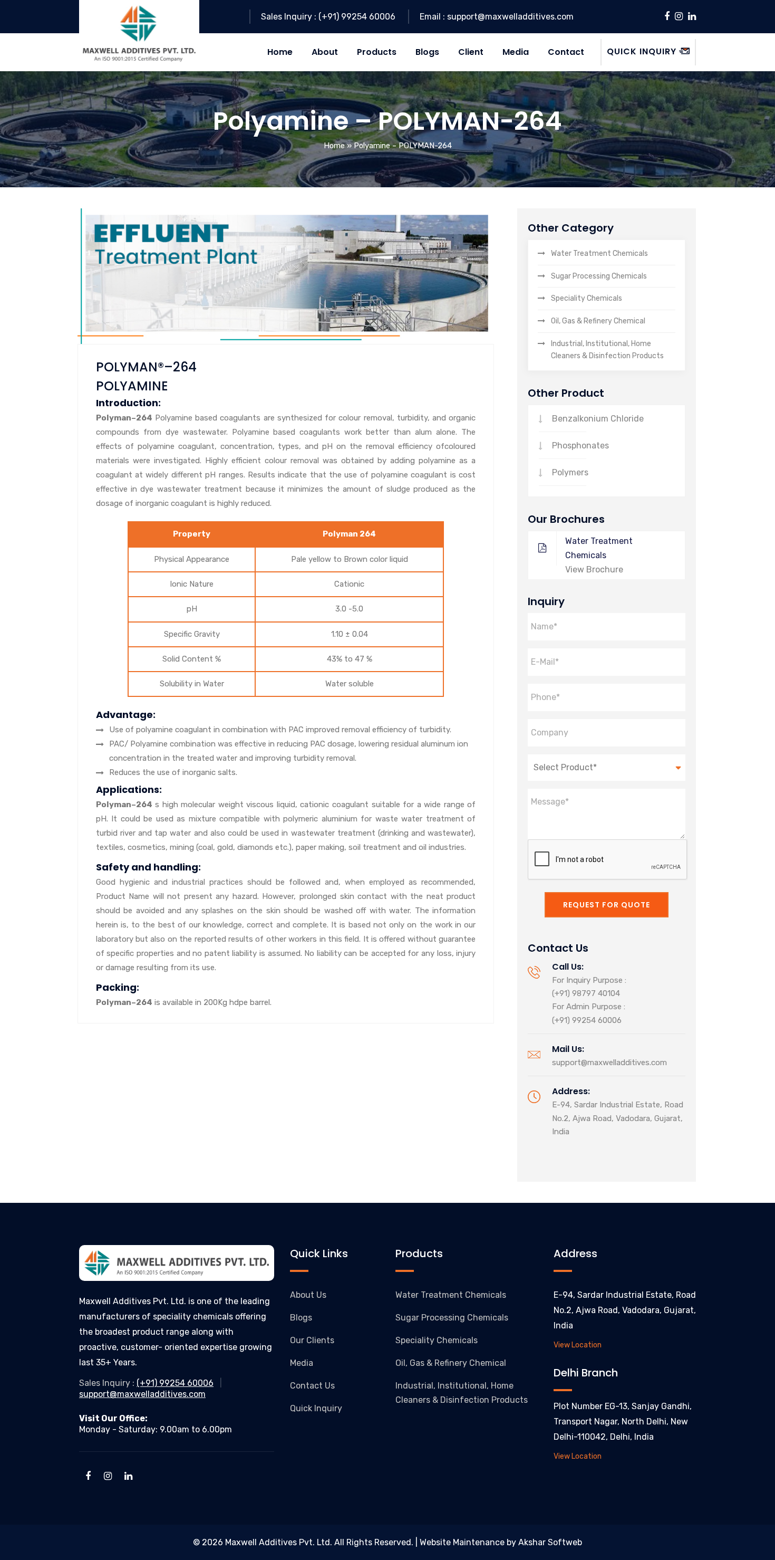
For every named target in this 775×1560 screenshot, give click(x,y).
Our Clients (312, 1340)
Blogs (301, 1318)
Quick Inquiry (316, 1408)
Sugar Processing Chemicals (599, 276)
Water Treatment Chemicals (599, 253)
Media (301, 1363)
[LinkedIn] (692, 16)
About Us (308, 1295)
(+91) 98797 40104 (586, 993)
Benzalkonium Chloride (598, 419)
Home (334, 145)
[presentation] (608, 860)
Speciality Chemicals (586, 298)
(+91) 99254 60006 (587, 1020)
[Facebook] (667, 16)
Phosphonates (580, 446)
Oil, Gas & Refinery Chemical (598, 321)
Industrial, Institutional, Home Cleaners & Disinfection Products (607, 350)
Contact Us (312, 1386)
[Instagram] (679, 16)
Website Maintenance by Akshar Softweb (501, 1542)
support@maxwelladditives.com (609, 1062)
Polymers (570, 472)
